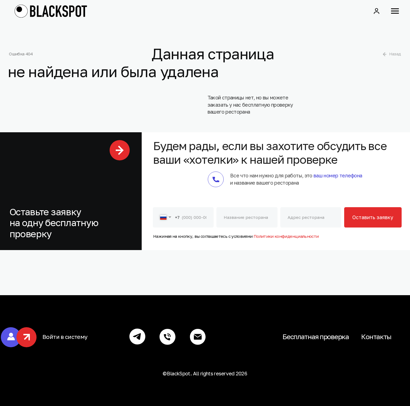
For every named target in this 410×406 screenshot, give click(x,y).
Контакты (376, 336)
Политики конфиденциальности (286, 236)
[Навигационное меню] (395, 11)
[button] (376, 11)
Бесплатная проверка (316, 336)
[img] (385, 54)
